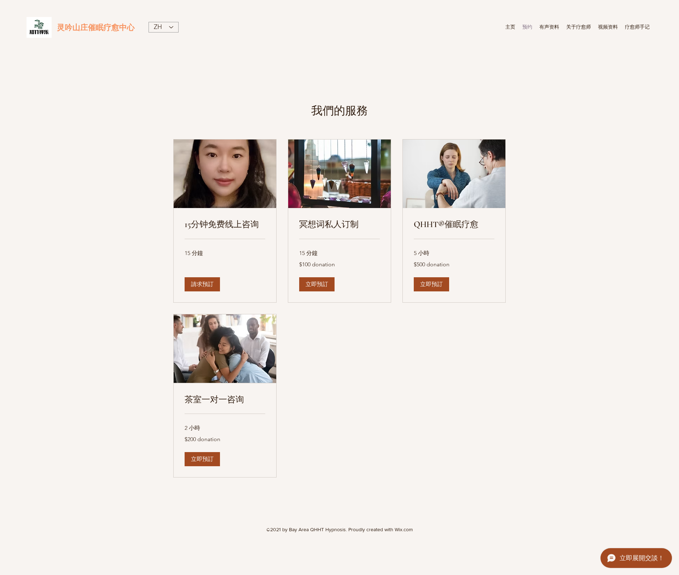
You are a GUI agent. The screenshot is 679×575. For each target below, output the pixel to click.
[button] (202, 284)
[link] (225, 224)
